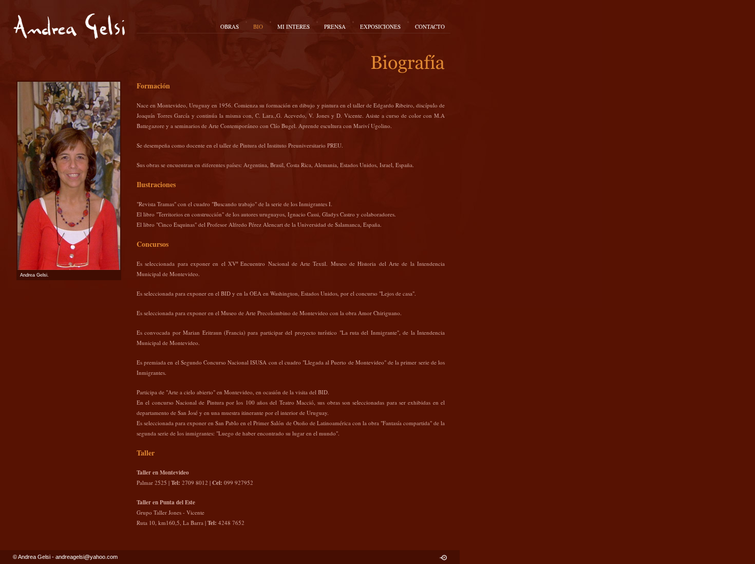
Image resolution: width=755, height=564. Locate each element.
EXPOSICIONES (380, 26)
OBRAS (229, 26)
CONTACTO (430, 26)
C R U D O (443, 557)
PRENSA (335, 26)
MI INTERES (293, 26)
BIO (258, 26)
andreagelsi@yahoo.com (86, 557)
